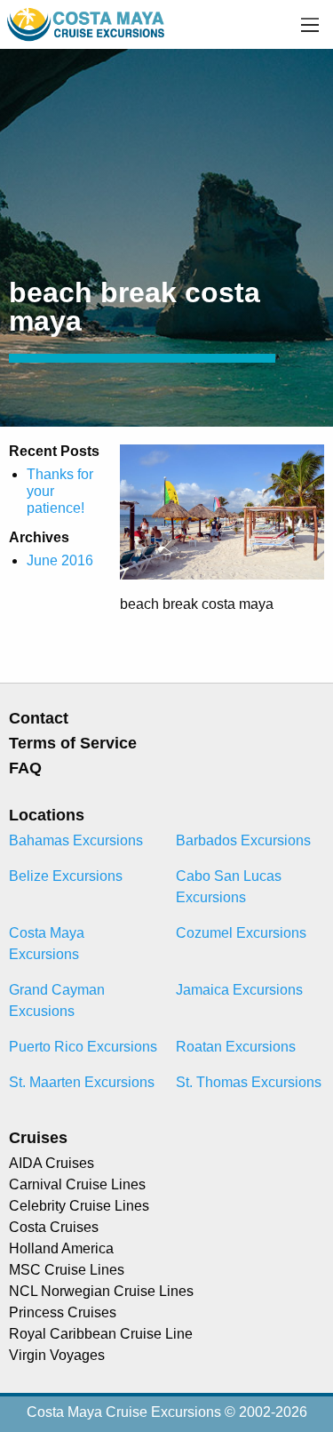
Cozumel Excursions (241, 932)
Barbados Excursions (243, 840)
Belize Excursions (66, 876)
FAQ (25, 768)
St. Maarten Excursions (82, 1082)
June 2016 (60, 560)
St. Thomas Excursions (248, 1082)
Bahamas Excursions (76, 840)
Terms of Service (73, 743)
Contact (38, 718)
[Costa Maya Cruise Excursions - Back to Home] (87, 23)
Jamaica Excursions (239, 989)
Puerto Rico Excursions (83, 1046)
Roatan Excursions (236, 1046)
